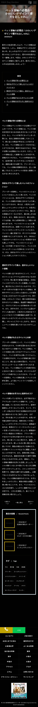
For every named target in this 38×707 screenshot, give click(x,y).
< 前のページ (7, 502)
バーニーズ (22, 576)
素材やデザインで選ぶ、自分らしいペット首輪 (19, 92)
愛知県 (23, 567)
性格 (17, 567)
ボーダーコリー (9, 581)
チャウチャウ (20, 581)
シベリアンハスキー (10, 576)
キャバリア (8, 585)
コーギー (21, 590)
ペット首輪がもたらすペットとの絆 (19, 97)
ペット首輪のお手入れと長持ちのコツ (19, 103)
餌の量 (12, 567)
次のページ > (31, 502)
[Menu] (34, 2)
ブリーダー (8, 571)
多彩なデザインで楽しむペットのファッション (19, 85)
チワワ (23, 585)
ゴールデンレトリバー (20, 571)
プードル (16, 585)
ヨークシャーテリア (10, 590)
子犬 (6, 567)
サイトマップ (29, 677)
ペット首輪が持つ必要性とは (17, 80)
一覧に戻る (19, 502)
